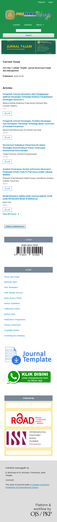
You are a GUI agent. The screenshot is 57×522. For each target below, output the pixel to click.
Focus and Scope (12, 276)
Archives (28, 24)
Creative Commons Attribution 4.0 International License (27, 486)
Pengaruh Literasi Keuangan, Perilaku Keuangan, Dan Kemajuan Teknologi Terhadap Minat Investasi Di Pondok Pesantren (28, 124)
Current (16, 24)
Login (50, 2)
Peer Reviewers (11, 287)
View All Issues (9, 214)
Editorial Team (10, 282)
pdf (8, 113)
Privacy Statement (12, 325)
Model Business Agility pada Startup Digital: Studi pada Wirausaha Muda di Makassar (27, 197)
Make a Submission (15, 226)
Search (29, 35)
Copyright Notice (12, 330)
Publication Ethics (12, 308)
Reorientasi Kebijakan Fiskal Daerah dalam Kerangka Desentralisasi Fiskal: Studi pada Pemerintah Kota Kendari (24, 148)
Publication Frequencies (14, 319)
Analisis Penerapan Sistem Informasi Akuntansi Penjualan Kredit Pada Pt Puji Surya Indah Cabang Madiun (27, 172)
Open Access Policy (13, 298)
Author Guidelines (12, 303)
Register (41, 2)
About (39, 24)
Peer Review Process (13, 292)
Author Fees (9, 314)
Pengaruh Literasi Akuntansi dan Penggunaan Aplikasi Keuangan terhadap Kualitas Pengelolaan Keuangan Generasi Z (28, 97)
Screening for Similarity (14, 335)
